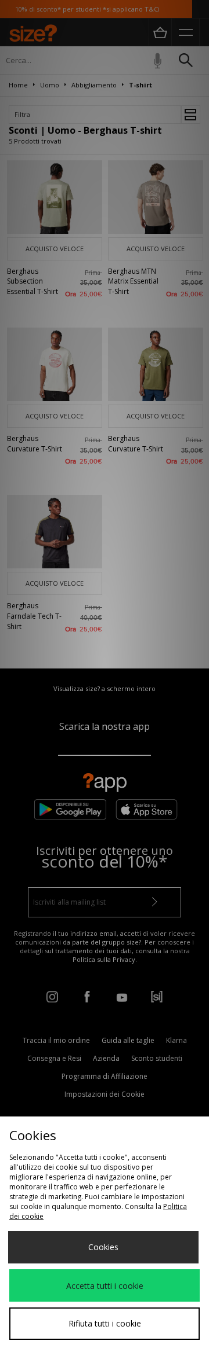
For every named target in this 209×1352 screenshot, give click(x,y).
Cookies (103, 1246)
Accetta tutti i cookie (104, 1285)
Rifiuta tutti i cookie (105, 1323)
